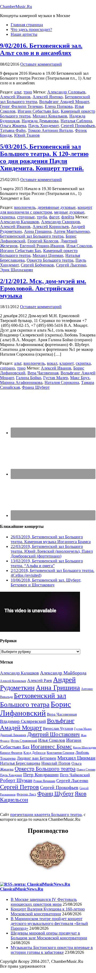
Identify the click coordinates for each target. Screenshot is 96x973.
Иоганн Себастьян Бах (38, 111)
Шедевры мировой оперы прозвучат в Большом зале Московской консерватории (49, 935)
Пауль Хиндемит (43, 125)
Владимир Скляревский (23, 721)
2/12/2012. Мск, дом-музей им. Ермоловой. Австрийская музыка (43, 288)
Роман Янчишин (44, 781)
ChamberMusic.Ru (16, 6)
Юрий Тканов (27, 135)
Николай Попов (55, 763)
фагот (54, 217)
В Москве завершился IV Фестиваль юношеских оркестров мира (44, 902)
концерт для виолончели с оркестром (46, 209)
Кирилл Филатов (11, 753)
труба (42, 217)
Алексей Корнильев (51, 226)
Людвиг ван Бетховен (36, 758)
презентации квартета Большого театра (46, 814)
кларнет (66, 363)
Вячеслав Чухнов (58, 728)
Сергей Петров (19, 786)
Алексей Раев (39, 680)
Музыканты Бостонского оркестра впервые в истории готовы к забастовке (52, 950)
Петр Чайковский (75, 775)
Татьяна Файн (13, 130)
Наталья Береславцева (20, 763)
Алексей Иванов (15, 97)
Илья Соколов (79, 246)
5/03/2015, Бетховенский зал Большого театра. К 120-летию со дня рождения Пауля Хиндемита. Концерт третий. (44, 157)
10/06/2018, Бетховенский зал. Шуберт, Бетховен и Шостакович (46, 582)
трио (27, 92)
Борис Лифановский (35, 708)
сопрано (7, 368)
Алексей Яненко (48, 97)
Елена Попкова (59, 106)
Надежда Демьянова (40, 121)
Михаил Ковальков (50, 116)
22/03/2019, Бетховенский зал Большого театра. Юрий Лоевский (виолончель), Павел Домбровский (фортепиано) (52, 551)
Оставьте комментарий (41, 64)
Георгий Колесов (42, 241)
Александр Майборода (63, 673)
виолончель (24, 207)
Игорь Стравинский (24, 741)
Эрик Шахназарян (16, 270)
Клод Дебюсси (34, 753)
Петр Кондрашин (41, 774)
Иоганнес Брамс (51, 746)
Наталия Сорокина (62, 382)
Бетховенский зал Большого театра (31, 236)
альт (17, 92)
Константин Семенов (60, 753)
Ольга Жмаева (13, 125)
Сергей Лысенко (71, 265)
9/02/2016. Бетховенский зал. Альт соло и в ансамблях (41, 49)
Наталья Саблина (76, 121)
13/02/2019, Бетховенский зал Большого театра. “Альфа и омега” (47, 563)
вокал (52, 363)
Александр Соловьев (66, 92)
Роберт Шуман (16, 780)
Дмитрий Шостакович (53, 734)
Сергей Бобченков (37, 265)
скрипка (7, 217)
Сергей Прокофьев (78, 125)
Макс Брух (80, 377)
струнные (26, 217)
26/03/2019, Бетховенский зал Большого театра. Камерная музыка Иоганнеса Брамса (51, 539)
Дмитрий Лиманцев (13, 735)
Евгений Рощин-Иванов (42, 246)
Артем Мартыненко (72, 231)
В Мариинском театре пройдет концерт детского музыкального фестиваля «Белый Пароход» (49, 923)
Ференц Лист (26, 794)
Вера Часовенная (42, 373)
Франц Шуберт (36, 387)
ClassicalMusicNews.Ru (21, 889)
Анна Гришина (37, 231)
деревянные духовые (56, 207)
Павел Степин (86, 769)
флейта (67, 217)
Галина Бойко (28, 377)
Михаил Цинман (48, 255)
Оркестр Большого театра (50, 260)
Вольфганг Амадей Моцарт (64, 101)
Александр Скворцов (60, 221)
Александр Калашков (19, 221)
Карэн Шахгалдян (84, 747)
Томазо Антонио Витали (50, 130)
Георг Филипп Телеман (21, 106)
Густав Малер (55, 377)
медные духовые (69, 212)
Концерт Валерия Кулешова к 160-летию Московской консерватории (48, 911)
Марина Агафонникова (21, 382)
